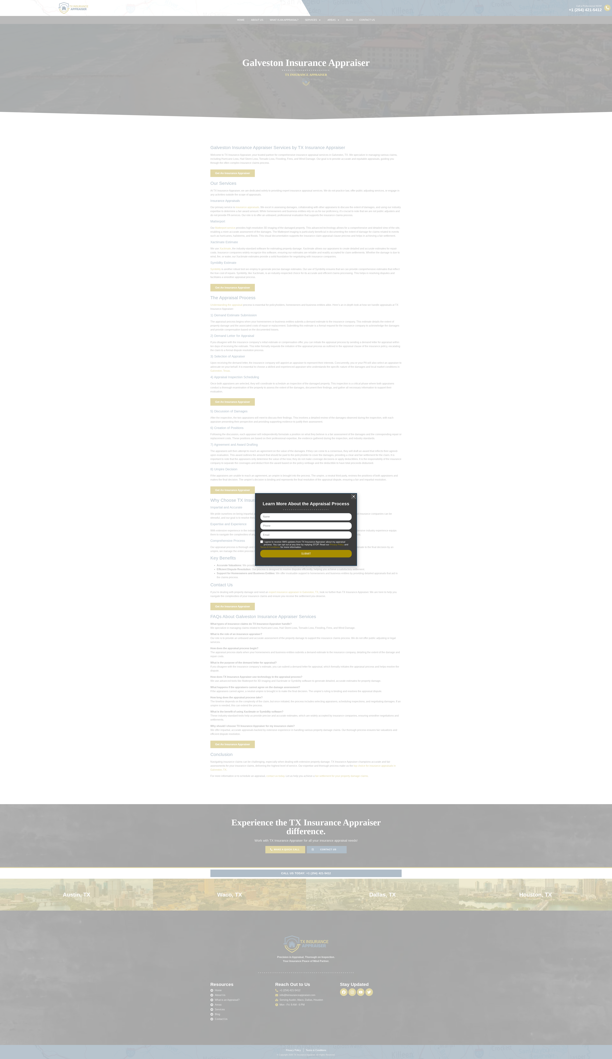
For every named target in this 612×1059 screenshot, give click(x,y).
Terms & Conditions (270, 547)
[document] (306, 529)
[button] (353, 496)
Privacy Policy (337, 544)
